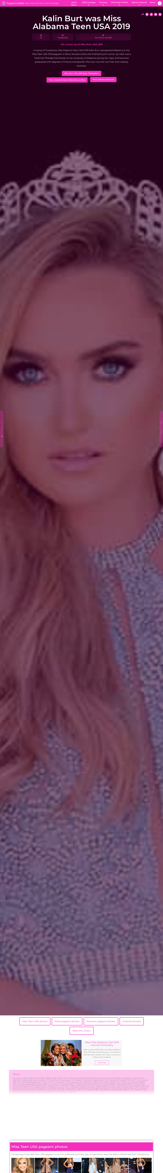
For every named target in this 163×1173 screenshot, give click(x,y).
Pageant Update (15, 3)
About (152, 2)
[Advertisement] (81, 1119)
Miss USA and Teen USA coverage (42, 3)
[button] (160, 3)
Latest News (74, 3)
